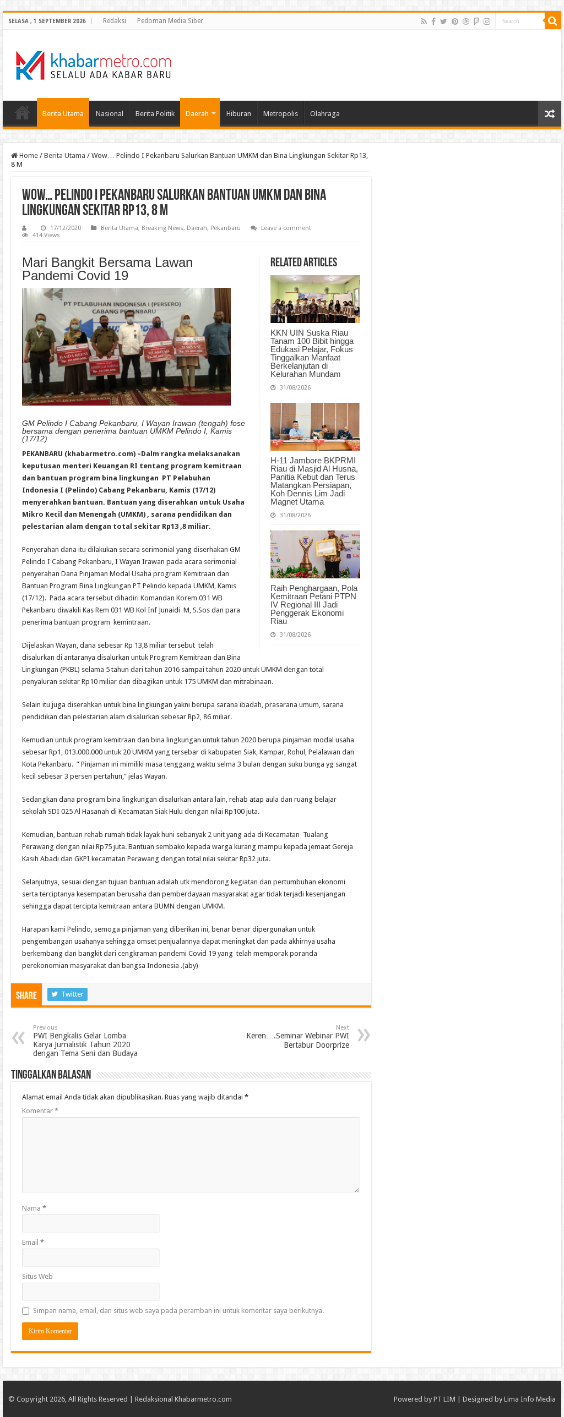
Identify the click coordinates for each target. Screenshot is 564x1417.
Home (22, 112)
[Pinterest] (455, 21)
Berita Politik (155, 114)
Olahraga (325, 114)
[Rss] (424, 21)
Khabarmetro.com (203, 1399)
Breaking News (162, 228)
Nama (34, 1208)
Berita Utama (63, 114)
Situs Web (37, 1276)
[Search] (553, 21)
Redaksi (114, 21)
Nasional (109, 114)
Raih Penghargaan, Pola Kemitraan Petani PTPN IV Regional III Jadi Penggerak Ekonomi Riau (313, 604)
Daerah (197, 114)
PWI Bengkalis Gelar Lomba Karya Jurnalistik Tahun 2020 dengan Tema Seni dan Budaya (85, 1041)
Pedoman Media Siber (170, 21)
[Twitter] (443, 21)
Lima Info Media (530, 1399)
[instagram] (486, 21)
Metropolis (280, 114)
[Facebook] (433, 21)
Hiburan (238, 114)
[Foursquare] (476, 21)
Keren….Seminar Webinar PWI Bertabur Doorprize (297, 1036)
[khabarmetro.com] (93, 63)
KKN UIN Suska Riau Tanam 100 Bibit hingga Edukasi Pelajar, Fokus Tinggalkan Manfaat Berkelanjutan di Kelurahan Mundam (312, 353)
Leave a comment (286, 228)
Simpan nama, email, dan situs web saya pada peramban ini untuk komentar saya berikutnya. (178, 1310)
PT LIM (444, 1399)
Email (33, 1242)
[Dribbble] (466, 21)
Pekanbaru (225, 228)
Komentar (40, 1111)
